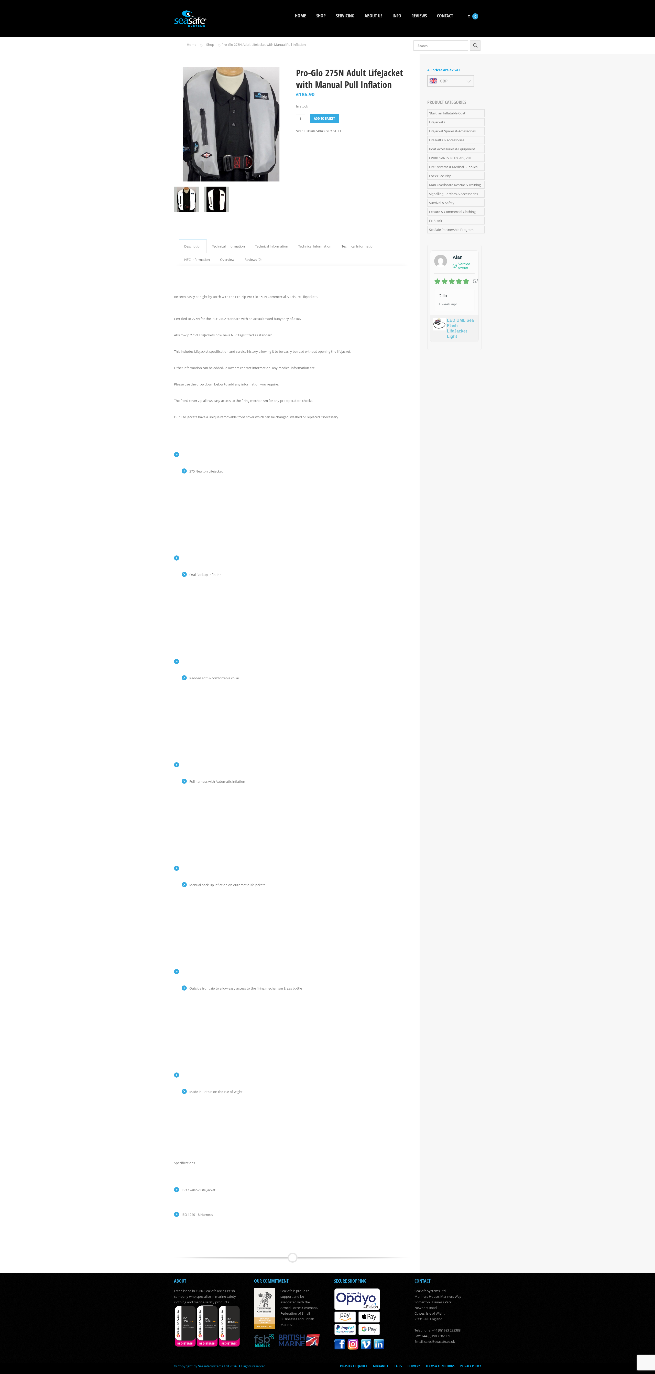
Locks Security (440, 176)
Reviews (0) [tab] (253, 259)
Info (396, 16)
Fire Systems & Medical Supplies (453, 167)
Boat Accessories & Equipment (452, 149)
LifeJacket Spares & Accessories (452, 131)
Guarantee (381, 1366)
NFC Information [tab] (197, 259)
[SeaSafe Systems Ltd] (190, 23)
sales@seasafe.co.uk (439, 1341)
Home (300, 16)
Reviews (419, 16)
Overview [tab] (227, 259)
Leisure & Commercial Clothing (452, 211)
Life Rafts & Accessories (446, 140)
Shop (321, 16)
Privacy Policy (470, 1366)
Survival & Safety (441, 202)
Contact (445, 16)
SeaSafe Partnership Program (451, 229)
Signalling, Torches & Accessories (453, 193)
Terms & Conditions (440, 1366)
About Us (373, 16)
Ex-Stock (435, 220)
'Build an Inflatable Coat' (447, 113)
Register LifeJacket (353, 1366)
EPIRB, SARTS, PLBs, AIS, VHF (450, 158)
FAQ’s (398, 1366)
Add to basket (324, 118)
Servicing (345, 16)
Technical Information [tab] (228, 246)
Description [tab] (193, 246)
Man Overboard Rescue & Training (455, 185)
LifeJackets (437, 122)
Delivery (414, 1366)
